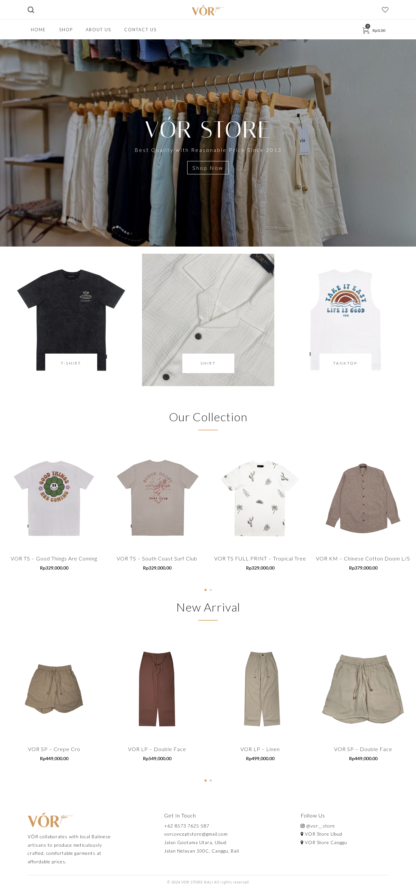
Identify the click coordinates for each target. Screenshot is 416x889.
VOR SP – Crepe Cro (54, 749)
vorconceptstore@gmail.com (196, 834)
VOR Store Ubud (323, 834)
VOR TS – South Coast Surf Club (157, 558)
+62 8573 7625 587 (186, 825)
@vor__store (320, 825)
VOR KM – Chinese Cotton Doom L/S (363, 558)
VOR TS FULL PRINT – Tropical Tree (260, 558)
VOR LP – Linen (260, 749)
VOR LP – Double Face (157, 749)
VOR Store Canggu (325, 842)
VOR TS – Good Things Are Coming (54, 558)
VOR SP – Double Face (363, 749)
